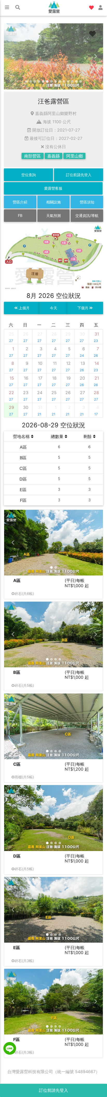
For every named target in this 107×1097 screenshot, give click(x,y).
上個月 (24, 308)
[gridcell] (11, 337)
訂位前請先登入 (78, 175)
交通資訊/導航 (86, 215)
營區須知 (87, 202)
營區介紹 (20, 202)
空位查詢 (28, 175)
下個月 (83, 308)
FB (20, 215)
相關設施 (53, 202)
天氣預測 (53, 215)
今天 (53, 308)
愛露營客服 (53, 188)
